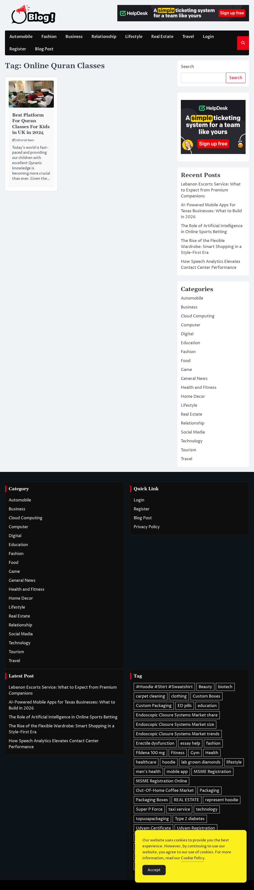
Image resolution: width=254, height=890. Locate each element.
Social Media (193, 432)
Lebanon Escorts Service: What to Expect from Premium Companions (211, 190)
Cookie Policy (192, 858)
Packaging (209, 790)
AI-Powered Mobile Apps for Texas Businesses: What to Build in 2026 (211, 211)
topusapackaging (152, 819)
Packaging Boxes (152, 800)
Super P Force (149, 809)
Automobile (20, 36)
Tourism (188, 450)
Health (211, 753)
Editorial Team (24, 140)
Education (190, 343)
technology (207, 809)
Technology (192, 441)
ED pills (185, 705)
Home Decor (193, 396)
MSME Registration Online (161, 781)
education (207, 705)
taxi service (179, 809)
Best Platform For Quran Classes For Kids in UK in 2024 (31, 123)
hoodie (168, 762)
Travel (188, 36)
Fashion (49, 36)
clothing (179, 696)
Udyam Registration (196, 828)
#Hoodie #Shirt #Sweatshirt (164, 687)
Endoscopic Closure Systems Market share (177, 715)
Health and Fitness (199, 387)
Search (187, 66)
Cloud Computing (198, 316)
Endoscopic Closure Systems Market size (175, 724)
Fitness (178, 753)
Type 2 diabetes (190, 819)
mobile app (177, 771)
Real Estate (162, 36)
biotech (225, 687)
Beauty (205, 687)
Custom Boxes (206, 696)
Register (17, 49)
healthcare (146, 762)
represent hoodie (221, 800)
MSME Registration (212, 771)
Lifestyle (133, 36)
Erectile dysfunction (155, 743)
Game (186, 369)
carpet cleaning (150, 696)
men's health (148, 771)
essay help (190, 743)
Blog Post (44, 49)
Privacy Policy (147, 527)
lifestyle (234, 762)
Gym (194, 753)
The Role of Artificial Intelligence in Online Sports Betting (63, 717)
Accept (154, 870)
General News (194, 378)
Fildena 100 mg (150, 753)
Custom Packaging (154, 705)
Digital (187, 334)
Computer (190, 325)
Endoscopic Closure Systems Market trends (178, 734)
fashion (213, 743)
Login (208, 36)
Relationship (104, 36)
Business (74, 36)
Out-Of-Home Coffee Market (165, 790)
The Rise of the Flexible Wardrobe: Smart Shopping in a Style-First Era (211, 246)
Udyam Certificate (153, 828)
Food (185, 361)
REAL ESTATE (186, 800)
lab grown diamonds (201, 762)
